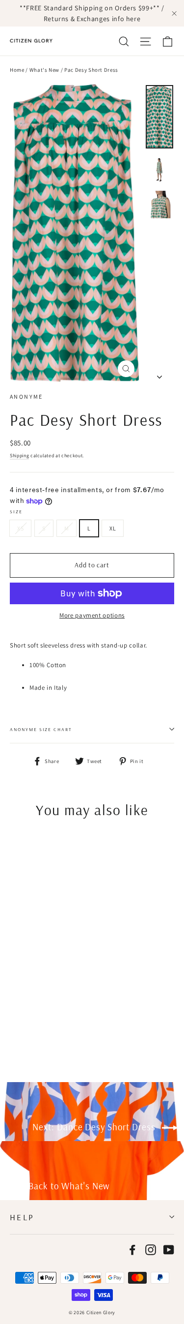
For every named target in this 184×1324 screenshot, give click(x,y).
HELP (22, 1217)
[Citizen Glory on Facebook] (132, 1249)
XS (20, 528)
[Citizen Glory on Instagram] (150, 1249)
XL (112, 528)
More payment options (92, 615)
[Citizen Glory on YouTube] (168, 1249)
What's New (44, 69)
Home (17, 69)
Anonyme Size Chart (41, 729)
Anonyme (26, 396)
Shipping (19, 455)
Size (16, 511)
